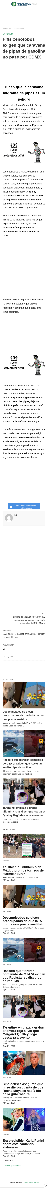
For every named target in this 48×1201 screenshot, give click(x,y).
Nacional (7, 911)
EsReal (6, 861)
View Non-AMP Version (31, 1182)
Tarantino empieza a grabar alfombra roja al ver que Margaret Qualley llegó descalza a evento (24, 811)
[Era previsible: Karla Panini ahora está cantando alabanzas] (24, 1119)
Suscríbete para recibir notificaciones (26, 507)
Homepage (7, 28)
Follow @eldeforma (13, 1165)
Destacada (19, 28)
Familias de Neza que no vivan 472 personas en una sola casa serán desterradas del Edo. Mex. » (28, 619)
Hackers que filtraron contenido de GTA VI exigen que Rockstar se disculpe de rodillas (23, 763)
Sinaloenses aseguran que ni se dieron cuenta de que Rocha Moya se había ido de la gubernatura (23, 1089)
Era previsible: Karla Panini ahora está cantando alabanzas (23, 1144)
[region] (24, 15)
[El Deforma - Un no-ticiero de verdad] (24, 4)
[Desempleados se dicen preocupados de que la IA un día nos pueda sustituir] (24, 695)
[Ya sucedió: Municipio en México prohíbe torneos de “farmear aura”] (24, 846)
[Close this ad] (46, 1186)
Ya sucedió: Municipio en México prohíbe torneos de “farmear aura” (23, 870)
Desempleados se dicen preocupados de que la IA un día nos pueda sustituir (23, 715)
